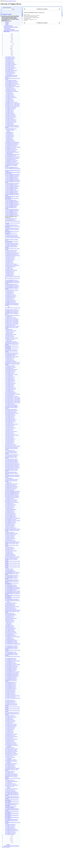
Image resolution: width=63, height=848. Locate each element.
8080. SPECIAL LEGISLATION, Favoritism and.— (12, 600)
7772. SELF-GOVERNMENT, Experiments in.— (12, 179)
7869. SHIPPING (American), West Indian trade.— (12, 315)
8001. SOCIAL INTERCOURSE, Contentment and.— (12, 491)
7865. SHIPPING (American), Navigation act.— (12, 309)
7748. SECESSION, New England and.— (11, 145)
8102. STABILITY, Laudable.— (10, 630)
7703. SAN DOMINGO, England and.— (11, 80)
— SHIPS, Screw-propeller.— (9, 331)
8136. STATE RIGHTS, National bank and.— (11, 676)
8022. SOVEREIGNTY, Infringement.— (11, 519)
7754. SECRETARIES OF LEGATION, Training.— (12, 154)
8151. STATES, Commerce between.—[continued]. (12, 695)
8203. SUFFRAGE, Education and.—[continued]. (12, 768)
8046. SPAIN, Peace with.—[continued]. (11, 550)
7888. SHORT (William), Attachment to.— (11, 341)
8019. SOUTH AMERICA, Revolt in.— (10, 515)
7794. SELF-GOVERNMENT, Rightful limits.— (12, 209)
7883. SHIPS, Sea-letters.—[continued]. (11, 334)
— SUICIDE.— (8, 787)
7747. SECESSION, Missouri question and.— (11, 144)
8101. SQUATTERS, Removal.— (10, 629)
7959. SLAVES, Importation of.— (10, 433)
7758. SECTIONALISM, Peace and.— (10, 159)
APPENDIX (8, 844)
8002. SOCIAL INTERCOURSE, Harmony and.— (12, 492)
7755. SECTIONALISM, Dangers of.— (10, 155)
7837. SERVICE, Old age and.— (10, 271)
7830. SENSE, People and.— (9, 262)
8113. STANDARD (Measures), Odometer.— (11, 645)
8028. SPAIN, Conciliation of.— (10, 526)
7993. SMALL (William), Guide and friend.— (11, 479)
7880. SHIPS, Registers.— (9, 329)
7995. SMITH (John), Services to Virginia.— (11, 483)
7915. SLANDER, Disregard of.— (10, 379)
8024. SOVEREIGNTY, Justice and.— (10, 521)
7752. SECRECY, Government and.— (10, 150)
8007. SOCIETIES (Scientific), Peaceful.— (11, 499)
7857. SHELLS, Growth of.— (9, 298)
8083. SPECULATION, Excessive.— (10, 605)
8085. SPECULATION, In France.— (10, 607)
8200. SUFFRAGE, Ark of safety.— (10, 764)
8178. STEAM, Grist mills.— (9, 732)
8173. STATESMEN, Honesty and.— (10, 726)
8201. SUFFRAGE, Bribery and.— (10, 765)
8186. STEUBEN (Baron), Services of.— (11, 743)
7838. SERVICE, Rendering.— (9, 272)
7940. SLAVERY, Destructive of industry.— (11, 410)
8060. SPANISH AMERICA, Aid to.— (10, 571)
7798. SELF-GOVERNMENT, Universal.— (11, 214)
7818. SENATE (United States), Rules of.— (11, 245)
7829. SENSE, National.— (9, 261)
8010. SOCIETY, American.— (9, 503)
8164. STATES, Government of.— (10, 715)
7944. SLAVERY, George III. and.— (10, 415)
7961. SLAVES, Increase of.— (9, 436)
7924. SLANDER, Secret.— (9, 390)
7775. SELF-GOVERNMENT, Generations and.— (12, 183)
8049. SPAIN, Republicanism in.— (10, 554)
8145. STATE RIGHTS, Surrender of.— (11, 688)
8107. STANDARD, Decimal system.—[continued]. (12, 636)
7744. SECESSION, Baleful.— (9, 139)
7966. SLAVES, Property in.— (9, 442)
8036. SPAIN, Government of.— (10, 537)
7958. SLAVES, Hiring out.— (9, 432)
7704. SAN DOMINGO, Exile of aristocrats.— (11, 81)
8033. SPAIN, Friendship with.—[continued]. (11, 533)
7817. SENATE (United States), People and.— (11, 244)
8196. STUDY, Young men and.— (10, 757)
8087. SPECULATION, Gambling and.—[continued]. (12, 610)
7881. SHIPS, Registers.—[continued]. (10, 330)
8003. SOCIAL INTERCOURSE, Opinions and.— (12, 493)
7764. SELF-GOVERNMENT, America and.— (11, 167)
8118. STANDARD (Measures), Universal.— (11, 653)
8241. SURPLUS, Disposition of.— (10, 826)
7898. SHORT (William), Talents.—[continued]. (12, 356)
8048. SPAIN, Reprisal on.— (9, 553)
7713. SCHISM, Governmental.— (10, 96)
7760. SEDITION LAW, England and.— (11, 161)
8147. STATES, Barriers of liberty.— (10, 690)
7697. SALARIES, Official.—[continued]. (11, 70)
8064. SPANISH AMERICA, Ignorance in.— (11, 576)
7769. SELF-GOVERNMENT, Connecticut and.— (12, 175)
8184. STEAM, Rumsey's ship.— (10, 740)
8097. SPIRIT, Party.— (9, 624)
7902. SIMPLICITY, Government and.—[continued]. (12, 362)
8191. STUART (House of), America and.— (11, 751)
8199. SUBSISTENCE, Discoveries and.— (11, 763)
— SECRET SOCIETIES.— (9, 153)
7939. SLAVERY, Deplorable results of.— (11, 409)
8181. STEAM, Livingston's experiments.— (11, 736)
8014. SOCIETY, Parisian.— (9, 508)
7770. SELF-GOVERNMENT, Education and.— (12, 176)
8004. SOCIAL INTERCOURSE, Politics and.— (12, 494)
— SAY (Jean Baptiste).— (9, 92)
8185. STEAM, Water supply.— (9, 741)
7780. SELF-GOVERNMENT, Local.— (10, 189)
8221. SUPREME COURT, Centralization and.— (12, 793)
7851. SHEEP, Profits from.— (9, 291)
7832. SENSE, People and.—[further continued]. (12, 265)
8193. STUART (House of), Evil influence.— (11, 753)
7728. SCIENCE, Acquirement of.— (10, 114)
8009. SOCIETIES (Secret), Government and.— (12, 502)
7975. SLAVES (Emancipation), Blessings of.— (12, 454)
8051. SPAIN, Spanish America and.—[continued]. (12, 556)
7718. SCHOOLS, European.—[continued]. (11, 102)
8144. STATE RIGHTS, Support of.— (10, 687)
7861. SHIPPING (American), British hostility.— (12, 303)
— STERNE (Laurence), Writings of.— (10, 742)
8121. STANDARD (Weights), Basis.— (10, 658)
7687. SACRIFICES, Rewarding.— (10, 58)
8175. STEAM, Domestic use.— (10, 729)
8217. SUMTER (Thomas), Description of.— (11, 788)
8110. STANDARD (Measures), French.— (11, 641)
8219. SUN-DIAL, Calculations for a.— (11, 791)
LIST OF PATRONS (7, 28)
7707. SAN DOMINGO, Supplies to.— (10, 85)
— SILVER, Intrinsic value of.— (10, 360)
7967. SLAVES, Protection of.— (10, 443)
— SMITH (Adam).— (9, 482)
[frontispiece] (7, 22)
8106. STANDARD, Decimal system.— (10, 635)
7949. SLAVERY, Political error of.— (10, 421)
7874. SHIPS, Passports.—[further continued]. (11, 321)
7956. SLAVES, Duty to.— (9, 430)
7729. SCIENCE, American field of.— (10, 115)
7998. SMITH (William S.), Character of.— (11, 487)
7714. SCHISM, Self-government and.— (11, 97)
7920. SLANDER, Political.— (9, 385)
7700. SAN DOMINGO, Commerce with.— (11, 75)
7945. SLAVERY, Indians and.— (10, 416)
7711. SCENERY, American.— (9, 93)
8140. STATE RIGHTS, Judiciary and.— (11, 682)
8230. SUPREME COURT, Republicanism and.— (12, 808)
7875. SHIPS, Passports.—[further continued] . (11, 322)
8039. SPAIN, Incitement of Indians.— (10, 540)
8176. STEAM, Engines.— (9, 730)
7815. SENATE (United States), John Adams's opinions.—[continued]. (11, 241)
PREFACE (7, 24)
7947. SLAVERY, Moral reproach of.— (10, 419)
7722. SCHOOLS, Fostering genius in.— (11, 107)
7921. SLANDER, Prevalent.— (9, 386)
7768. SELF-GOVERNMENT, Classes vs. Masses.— (12, 174)
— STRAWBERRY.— (9, 746)
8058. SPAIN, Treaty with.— (9, 568)
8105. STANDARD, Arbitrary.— (10, 634)
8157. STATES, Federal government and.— (11, 703)
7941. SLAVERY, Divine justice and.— (10, 411)
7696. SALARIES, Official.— (9, 69)
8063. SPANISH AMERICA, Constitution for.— (12, 575)
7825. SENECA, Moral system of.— (10, 256)
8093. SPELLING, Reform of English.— (11, 618)
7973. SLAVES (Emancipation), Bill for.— (11, 451)
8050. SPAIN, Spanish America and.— (10, 555)
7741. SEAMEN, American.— (9, 134)
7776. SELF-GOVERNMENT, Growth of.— (11, 184)
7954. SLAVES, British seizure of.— (10, 427)
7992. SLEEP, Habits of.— (9, 478)
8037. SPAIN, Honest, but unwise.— (10, 538)
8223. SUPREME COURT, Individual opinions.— (12, 796)
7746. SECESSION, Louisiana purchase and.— (12, 143)
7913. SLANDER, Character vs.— (10, 376)
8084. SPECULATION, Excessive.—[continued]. (12, 606)
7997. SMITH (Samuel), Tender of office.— (11, 486)
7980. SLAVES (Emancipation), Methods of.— (12, 461)
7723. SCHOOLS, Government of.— (10, 108)
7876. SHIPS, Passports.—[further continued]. (11, 323)
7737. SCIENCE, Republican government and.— (12, 125)
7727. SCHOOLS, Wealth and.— (10, 113)
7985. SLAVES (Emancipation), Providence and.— (12, 467)
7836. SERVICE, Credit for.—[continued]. (11, 270)
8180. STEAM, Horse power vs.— (10, 735)
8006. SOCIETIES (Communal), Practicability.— (12, 497)
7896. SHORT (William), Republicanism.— (11, 354)
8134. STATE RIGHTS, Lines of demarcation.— (12, 674)
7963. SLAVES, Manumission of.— (10, 438)
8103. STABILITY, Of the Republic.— (10, 631)
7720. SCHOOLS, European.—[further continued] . (12, 104)
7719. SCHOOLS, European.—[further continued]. (12, 103)
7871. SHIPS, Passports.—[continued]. (10, 317)
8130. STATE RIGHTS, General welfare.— (11, 669)
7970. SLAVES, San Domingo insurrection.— (11, 447)
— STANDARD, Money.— (9, 637)
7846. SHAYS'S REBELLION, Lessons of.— (11, 284)
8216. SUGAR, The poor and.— (10, 786)
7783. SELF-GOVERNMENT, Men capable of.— (12, 193)
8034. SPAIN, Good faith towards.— (10, 534)
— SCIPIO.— (8, 131)
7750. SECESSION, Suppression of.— (10, 148)
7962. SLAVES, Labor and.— (9, 437)
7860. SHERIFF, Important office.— (10, 302)
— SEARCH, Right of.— (9, 138)
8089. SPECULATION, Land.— (10, 613)
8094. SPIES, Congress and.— (9, 619)
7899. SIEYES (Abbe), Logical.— (10, 357)
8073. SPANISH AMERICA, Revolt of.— (11, 589)
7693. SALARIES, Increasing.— (10, 65)
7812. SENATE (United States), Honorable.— (11, 236)
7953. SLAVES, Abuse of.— (9, 426)
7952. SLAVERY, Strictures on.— (10, 425)
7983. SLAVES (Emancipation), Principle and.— (12, 465)
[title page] (7, 23)
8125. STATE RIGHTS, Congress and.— (11, 663)
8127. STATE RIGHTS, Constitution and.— (11, 665)
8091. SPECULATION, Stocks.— (10, 615)
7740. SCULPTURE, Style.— (9, 133)
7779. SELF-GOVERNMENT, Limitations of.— (12, 188)
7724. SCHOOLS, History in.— (9, 109)
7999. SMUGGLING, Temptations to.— (11, 488)
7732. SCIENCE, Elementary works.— (10, 119)
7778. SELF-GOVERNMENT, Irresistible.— (11, 187)
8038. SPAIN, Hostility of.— (9, 539)
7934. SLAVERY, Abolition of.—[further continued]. (12, 402)
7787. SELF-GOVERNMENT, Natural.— (11, 200)
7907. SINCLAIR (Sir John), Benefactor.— (11, 369)
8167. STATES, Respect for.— (9, 719)
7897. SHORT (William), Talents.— (10, 355)
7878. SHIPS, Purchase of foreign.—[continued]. (12, 326)
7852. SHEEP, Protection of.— (9, 292)
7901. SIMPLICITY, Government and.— (11, 361)
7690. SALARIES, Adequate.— (9, 61)
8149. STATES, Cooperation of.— (10, 693)
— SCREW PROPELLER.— (9, 132)
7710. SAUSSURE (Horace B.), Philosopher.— (11, 91)
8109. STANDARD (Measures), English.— (11, 640)
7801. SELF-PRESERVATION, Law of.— (11, 218)
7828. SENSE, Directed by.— (9, 260)
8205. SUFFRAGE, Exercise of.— (10, 771)
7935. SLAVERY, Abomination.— (10, 403)
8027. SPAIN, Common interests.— (10, 525)
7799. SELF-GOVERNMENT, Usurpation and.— (12, 215)
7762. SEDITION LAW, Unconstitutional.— (11, 164)
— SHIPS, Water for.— (9, 340)
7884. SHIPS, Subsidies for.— (9, 335)
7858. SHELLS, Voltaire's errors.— (10, 299)
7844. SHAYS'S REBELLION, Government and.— (12, 281)
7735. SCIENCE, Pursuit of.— (9, 123)
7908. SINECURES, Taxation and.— (10, 370)
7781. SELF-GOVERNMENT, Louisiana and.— (12, 190)
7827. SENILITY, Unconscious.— (10, 259)
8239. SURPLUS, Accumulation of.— (10, 824)
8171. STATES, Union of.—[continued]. (11, 724)
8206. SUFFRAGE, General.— (9, 772)
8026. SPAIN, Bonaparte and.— (10, 524)
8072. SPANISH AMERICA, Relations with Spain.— (12, 588)
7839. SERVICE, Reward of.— (9, 273)
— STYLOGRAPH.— (9, 758)
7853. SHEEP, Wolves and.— (9, 293)
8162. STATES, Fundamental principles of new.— (12, 712)
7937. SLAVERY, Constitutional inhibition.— (11, 406)
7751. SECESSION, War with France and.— (11, 149)
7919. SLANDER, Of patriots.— (10, 384)
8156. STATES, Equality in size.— (10, 702)
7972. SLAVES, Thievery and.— (10, 450)
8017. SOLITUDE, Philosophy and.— (10, 513)
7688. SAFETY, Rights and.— (9, 59)
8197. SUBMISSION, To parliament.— (10, 759)
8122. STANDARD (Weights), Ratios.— (11, 659)
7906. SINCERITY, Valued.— (9, 368)
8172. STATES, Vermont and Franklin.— (11, 725)
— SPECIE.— (8, 601)
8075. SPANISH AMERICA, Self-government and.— (12, 592)
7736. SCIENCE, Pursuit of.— (9, 124)
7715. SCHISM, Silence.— (9, 98)
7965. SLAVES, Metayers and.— (10, 441)
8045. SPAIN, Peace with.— (9, 549)
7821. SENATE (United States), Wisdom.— (11, 250)
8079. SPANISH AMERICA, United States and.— (12, 599)
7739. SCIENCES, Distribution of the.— (11, 128)
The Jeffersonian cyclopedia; (7, 14)
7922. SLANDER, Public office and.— (10, 387)
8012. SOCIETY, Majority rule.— (10, 505)
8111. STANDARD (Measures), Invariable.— (11, 642)
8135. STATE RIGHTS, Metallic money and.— (12, 675)
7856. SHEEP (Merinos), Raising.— (10, 297)
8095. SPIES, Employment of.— (10, 620)
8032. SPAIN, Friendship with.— (10, 532)
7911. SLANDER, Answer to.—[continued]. (11, 374)
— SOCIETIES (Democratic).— (10, 498)
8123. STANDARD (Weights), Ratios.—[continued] (12, 660)
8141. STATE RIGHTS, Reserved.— (10, 683)
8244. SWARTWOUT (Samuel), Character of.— (12, 830)
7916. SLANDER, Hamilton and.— (10, 380)
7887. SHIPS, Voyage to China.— (10, 339)
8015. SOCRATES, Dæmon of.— (10, 510)
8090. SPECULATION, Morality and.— (11, 614)
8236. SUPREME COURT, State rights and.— (11, 819)
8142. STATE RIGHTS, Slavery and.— (10, 684)
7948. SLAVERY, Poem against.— (10, 420)
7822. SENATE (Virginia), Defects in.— (11, 251)
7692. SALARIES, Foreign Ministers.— (11, 64)
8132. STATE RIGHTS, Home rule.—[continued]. (12, 671)
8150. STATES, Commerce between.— (10, 694)
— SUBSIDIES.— (8, 762)
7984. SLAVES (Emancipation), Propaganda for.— (12, 466)
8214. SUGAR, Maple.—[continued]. (10, 783)
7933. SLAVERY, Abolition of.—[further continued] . (12, 401)
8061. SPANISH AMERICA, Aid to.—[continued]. (12, 572)
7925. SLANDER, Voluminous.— (10, 391)
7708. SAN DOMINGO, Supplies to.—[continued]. (12, 86)
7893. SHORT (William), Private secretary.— (11, 349)
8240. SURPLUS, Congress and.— (10, 825)
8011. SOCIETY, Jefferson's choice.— (10, 504)
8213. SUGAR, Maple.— (9, 782)
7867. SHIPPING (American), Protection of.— (11, 312)
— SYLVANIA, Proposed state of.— (10, 831)
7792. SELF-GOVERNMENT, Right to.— (11, 206)
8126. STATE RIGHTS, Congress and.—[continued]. (12, 664)
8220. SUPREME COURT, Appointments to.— (11, 792)
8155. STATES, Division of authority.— (11, 701)
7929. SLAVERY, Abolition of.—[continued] (11, 396)
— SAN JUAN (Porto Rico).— (9, 87)
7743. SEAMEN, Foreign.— (9, 137)
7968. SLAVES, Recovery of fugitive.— (11, 444)
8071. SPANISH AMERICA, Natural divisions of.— (12, 587)
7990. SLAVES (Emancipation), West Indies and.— (12, 475)
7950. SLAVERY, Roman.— (9, 422)
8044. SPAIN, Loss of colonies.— (10, 548)
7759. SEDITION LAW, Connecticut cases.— (11, 160)
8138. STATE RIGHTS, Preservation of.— (11, 679)
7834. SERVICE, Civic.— (9, 267)
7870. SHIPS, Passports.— (9, 316)
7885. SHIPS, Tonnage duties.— (10, 336)
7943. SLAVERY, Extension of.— (10, 414)
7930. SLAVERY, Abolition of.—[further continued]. (12, 397)
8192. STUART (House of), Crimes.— (10, 752)
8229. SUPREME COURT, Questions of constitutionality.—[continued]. (10, 807)
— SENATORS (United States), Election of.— (11, 254)
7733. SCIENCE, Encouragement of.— (10, 120)
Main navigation (13, 0)
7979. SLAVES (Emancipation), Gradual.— (11, 460)
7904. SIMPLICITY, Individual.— (10, 365)
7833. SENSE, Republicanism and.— (10, 266)
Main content (8, 0)
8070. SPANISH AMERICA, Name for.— (11, 586)
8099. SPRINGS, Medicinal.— (9, 626)
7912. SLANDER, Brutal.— (9, 375)
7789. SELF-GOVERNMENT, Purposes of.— (11, 202)
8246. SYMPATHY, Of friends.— (10, 834)
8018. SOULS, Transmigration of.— (10, 514)
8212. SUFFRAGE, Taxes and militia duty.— (11, 781)
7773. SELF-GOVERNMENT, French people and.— (12, 180)
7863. (9, 306)
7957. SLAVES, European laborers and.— (11, 431)
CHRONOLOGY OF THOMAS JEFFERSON (11, 27)
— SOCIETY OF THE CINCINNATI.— (11, 509)
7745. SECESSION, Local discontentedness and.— (12, 142)
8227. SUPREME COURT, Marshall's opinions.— (12, 803)
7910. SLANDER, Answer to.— (9, 373)
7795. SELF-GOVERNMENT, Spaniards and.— (12, 210)
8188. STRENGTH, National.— (9, 747)
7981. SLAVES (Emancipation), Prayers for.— (11, 462)
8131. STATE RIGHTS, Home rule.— (10, 670)
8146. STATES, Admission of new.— (10, 689)
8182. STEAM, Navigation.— (9, 737)
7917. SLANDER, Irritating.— (9, 381)
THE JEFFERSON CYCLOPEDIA (9, 29)
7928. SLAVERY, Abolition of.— (10, 395)
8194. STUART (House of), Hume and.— (11, 754)
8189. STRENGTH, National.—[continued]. (11, 748)
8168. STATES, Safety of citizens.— (10, 720)
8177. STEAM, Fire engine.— (9, 731)
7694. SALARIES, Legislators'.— (10, 66)
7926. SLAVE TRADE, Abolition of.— (10, 392)
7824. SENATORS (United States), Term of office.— (12, 255)
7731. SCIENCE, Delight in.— (9, 118)
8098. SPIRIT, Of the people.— (9, 625)
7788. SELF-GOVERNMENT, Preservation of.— (12, 201)
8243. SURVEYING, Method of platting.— (11, 829)
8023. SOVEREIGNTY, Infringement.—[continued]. (12, 520)
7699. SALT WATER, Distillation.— (10, 72)
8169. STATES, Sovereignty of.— (10, 721)
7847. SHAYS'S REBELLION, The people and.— (12, 285)
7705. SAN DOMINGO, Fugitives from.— (11, 82)
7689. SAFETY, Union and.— (9, 60)
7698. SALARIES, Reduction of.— (10, 71)
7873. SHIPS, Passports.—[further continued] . (11, 320)
